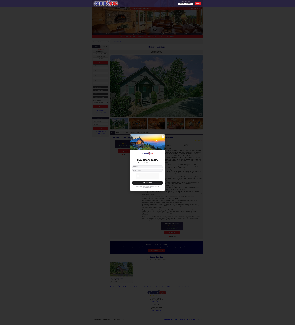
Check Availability (186, 1)
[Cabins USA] (105, 3)
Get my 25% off (147, 183)
